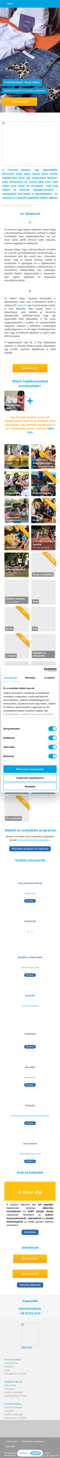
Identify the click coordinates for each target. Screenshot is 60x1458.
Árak (6, 1370)
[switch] (52, 738)
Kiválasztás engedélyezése (30, 777)
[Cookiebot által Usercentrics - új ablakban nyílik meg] (44, 669)
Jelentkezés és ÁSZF (15, 1373)
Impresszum (11, 1441)
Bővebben (30, 901)
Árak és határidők (13, 1392)
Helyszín (8, 1366)
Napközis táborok (13, 1381)
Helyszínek (10, 1385)
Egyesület (10, 1446)
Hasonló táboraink (30, 1284)
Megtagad (30, 786)
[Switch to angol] (23, 1453)
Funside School (12, 1359)
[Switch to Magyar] (35, 1453)
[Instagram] (41, 1428)
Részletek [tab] (30, 677)
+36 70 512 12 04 (30, 1313)
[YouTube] (29, 1428)
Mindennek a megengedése (30, 769)
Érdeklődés (30, 1258)
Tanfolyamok (10, 1363)
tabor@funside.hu (30, 1308)
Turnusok (9, 1389)
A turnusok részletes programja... (34, 840)
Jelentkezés (19, 101)
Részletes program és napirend (30, 848)
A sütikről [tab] (49, 677)
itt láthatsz (22, 305)
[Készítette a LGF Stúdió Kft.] (45, 1455)
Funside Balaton (12, 1404)
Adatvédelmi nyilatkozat (32, 1441)
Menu (10, 3)
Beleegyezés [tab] (10, 677)
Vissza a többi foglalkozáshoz (17, 205)
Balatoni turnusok (13, 1407)
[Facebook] (17, 1428)
